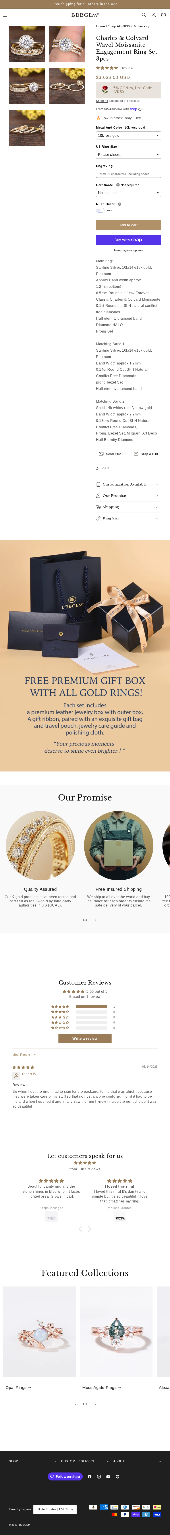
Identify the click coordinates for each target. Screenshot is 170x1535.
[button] (5, 15)
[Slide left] (75, 920)
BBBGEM (24, 1524)
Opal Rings (16, 1387)
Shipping (102, 100)
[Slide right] (95, 920)
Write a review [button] (84, 1038)
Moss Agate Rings (99, 1387)
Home (100, 26)
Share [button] (105, 468)
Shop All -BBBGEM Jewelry (128, 26)
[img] (23, 1067)
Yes (109, 210)
